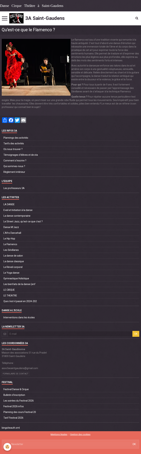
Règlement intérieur (14, 172)
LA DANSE (9, 204)
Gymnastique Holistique (16, 278)
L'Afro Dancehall (12, 232)
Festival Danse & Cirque (16, 389)
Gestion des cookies (80, 434)
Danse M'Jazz (11, 227)
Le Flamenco (10, 244)
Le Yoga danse (11, 272)
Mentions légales (59, 434)
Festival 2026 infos (13, 406)
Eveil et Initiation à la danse (17, 210)
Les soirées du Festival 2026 (18, 400)
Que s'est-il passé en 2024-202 (20, 301)
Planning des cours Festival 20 (19, 412)
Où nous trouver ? (13, 149)
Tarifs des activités (13, 143)
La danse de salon (13, 255)
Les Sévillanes (11, 250)
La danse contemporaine (16, 215)
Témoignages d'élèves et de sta (20, 154)
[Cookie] (7, 447)
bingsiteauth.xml (11, 427)
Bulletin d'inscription (14, 395)
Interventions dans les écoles (19, 317)
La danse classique (13, 261)
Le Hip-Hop (9, 238)
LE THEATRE (10, 295)
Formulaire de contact (15, 374)
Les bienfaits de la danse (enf (19, 284)
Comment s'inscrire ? (14, 160)
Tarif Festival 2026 (13, 417)
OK (135, 333)
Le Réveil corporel (13, 267)
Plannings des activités (15, 137)
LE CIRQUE (9, 289)
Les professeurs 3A (14, 188)
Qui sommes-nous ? (14, 166)
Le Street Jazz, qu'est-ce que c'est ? (23, 221)
